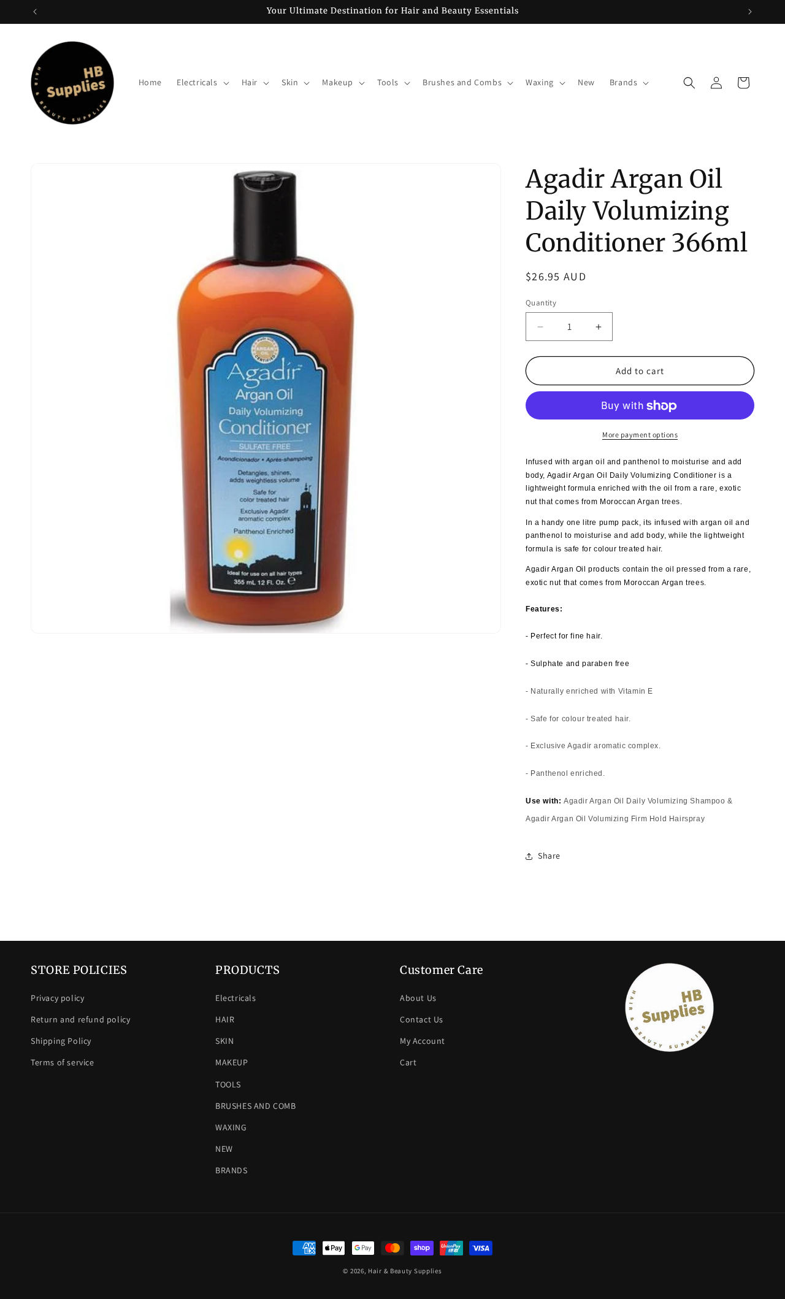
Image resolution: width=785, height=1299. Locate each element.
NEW (224, 1148)
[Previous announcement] (34, 11)
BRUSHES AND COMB (255, 1105)
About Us (418, 997)
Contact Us (421, 1019)
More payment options (640, 435)
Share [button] (549, 856)
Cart (408, 1062)
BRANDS (231, 1170)
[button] (201, 82)
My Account (422, 1040)
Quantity (541, 302)
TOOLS (228, 1084)
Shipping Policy (61, 1040)
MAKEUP (231, 1062)
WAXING (231, 1127)
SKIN (224, 1040)
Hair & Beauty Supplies (405, 1270)
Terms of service (62, 1062)
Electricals (235, 997)
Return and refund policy (80, 1019)
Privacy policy (57, 997)
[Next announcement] (750, 11)
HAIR (224, 1019)
